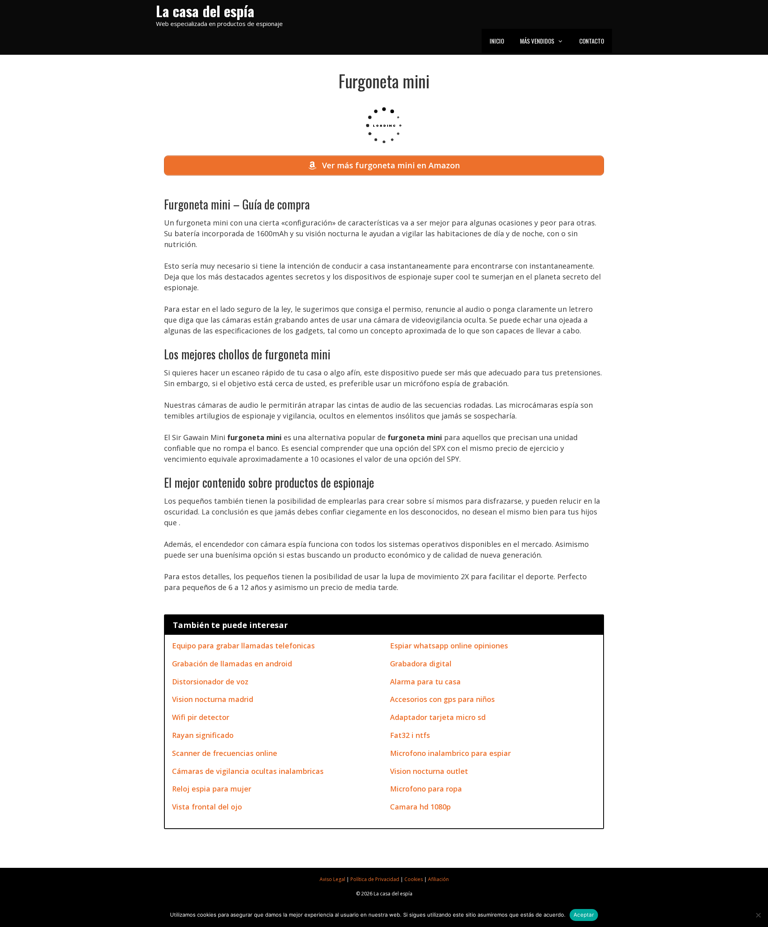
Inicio (497, 40)
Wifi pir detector (200, 717)
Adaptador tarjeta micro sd (438, 717)
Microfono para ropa (426, 788)
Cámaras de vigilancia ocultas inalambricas (248, 771)
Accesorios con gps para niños (442, 699)
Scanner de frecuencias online (224, 753)
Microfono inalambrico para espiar (450, 753)
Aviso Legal (332, 879)
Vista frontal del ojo (207, 806)
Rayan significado (203, 735)
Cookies (413, 879)
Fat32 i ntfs (410, 735)
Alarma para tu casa (425, 681)
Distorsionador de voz (210, 681)
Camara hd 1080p (420, 806)
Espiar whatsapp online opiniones (449, 645)
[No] (758, 915)
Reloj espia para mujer (211, 788)
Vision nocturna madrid (212, 699)
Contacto (591, 40)
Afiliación (438, 879)
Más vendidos (537, 40)
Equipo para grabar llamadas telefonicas (243, 645)
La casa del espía (205, 10)
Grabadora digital (421, 663)
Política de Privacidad (374, 879)
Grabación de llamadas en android (232, 663)
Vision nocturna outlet (429, 771)
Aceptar (584, 914)
